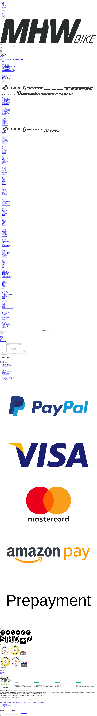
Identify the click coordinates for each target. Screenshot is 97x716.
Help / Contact (4, 370)
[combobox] (5, 46)
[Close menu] (2, 133)
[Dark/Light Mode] (4, 18)
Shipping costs (4, 6)
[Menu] (1, 44)
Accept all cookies (15, 714)
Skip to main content (3, 0)
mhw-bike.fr (16, 702)
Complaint (4, 372)
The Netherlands (5, 14)
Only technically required (4, 714)
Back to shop (2, 361)
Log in (1, 56)
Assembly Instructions (5, 373)
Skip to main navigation (15, 0)
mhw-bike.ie (24, 702)
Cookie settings (4, 704)
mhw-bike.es (12, 702)
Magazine (4, 7)
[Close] (0, 715)
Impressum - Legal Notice (6, 707)
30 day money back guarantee (7, 364)
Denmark (3, 16)
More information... (24, 713)
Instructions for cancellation (6, 705)
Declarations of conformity (6, 371)
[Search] (1, 49)
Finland (3, 15)
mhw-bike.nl (28, 702)
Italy (3, 13)
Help (3, 2)
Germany (3, 10)
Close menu (4, 54)
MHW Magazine (5, 379)
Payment (3, 4)
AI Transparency (5, 708)
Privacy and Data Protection (6, 706)
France (3, 12)
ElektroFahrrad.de (42, 702)
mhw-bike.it (20, 702)
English (1, 337)
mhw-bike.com (7, 702)
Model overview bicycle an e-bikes (8, 377)
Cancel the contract (5, 374)
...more (3, 138)
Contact (3, 3)
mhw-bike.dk (37, 702)
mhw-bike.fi (33, 702)
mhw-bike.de (2, 702)
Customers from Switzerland (7, 365)
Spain (1, 338)
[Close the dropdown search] (14, 46)
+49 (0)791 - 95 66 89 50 (4, 672)
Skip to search (9, 0)
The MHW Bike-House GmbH (7, 378)
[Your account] (1, 52)
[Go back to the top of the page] (1, 712)
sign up (2, 57)
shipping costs (11, 690)
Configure (10, 714)
